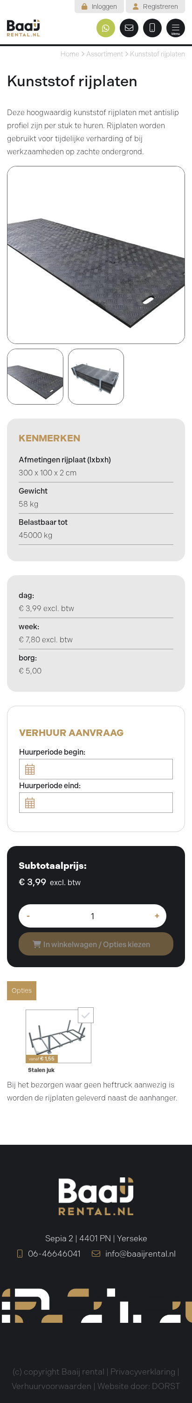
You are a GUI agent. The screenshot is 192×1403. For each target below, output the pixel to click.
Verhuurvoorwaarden (51, 1386)
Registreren (160, 6)
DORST (166, 1386)
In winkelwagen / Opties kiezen (96, 944)
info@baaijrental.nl (139, 1254)
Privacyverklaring (142, 1371)
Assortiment (104, 54)
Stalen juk (41, 1070)
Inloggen (104, 6)
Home (70, 54)
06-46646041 (53, 1254)
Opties (22, 990)
